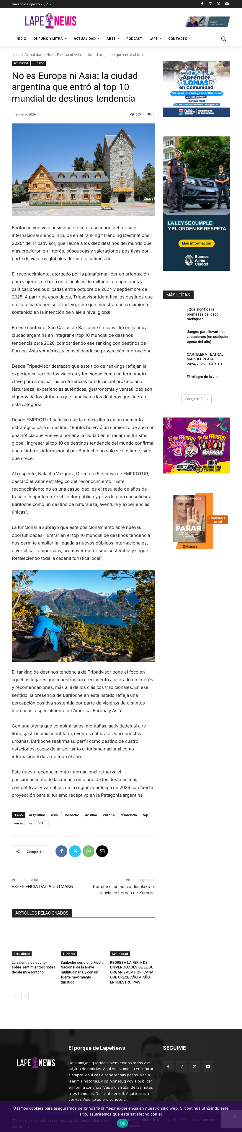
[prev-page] (15, 996)
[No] (235, 1116)
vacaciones (23, 823)
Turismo (38, 63)
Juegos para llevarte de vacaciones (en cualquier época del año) (207, 337)
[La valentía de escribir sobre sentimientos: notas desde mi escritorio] (34, 940)
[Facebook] (202, 4)
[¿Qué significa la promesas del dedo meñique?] (173, 314)
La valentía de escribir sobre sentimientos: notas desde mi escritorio (33, 968)
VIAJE (42, 823)
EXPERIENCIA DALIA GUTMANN (42, 886)
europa (109, 815)
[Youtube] (226, 4)
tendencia (129, 815)
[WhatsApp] (88, 851)
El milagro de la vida (203, 377)
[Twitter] (218, 4)
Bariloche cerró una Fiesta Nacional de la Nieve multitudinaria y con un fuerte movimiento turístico (82, 972)
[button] (223, 39)
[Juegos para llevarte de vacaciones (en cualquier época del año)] (173, 336)
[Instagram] (210, 4)
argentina (37, 815)
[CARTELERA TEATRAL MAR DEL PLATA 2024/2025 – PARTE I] (173, 359)
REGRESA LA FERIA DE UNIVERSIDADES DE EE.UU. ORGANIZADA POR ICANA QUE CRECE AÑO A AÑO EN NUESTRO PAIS (132, 972)
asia (54, 815)
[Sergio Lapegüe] (50, 21)
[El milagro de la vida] (173, 381)
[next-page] (25, 996)
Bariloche (71, 815)
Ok (122, 1123)
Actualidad (33, 54)
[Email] (102, 851)
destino (91, 815)
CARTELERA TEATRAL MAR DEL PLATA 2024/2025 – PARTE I (205, 359)
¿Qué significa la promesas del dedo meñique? (203, 314)
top (145, 815)
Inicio (16, 54)
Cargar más (194, 398)
